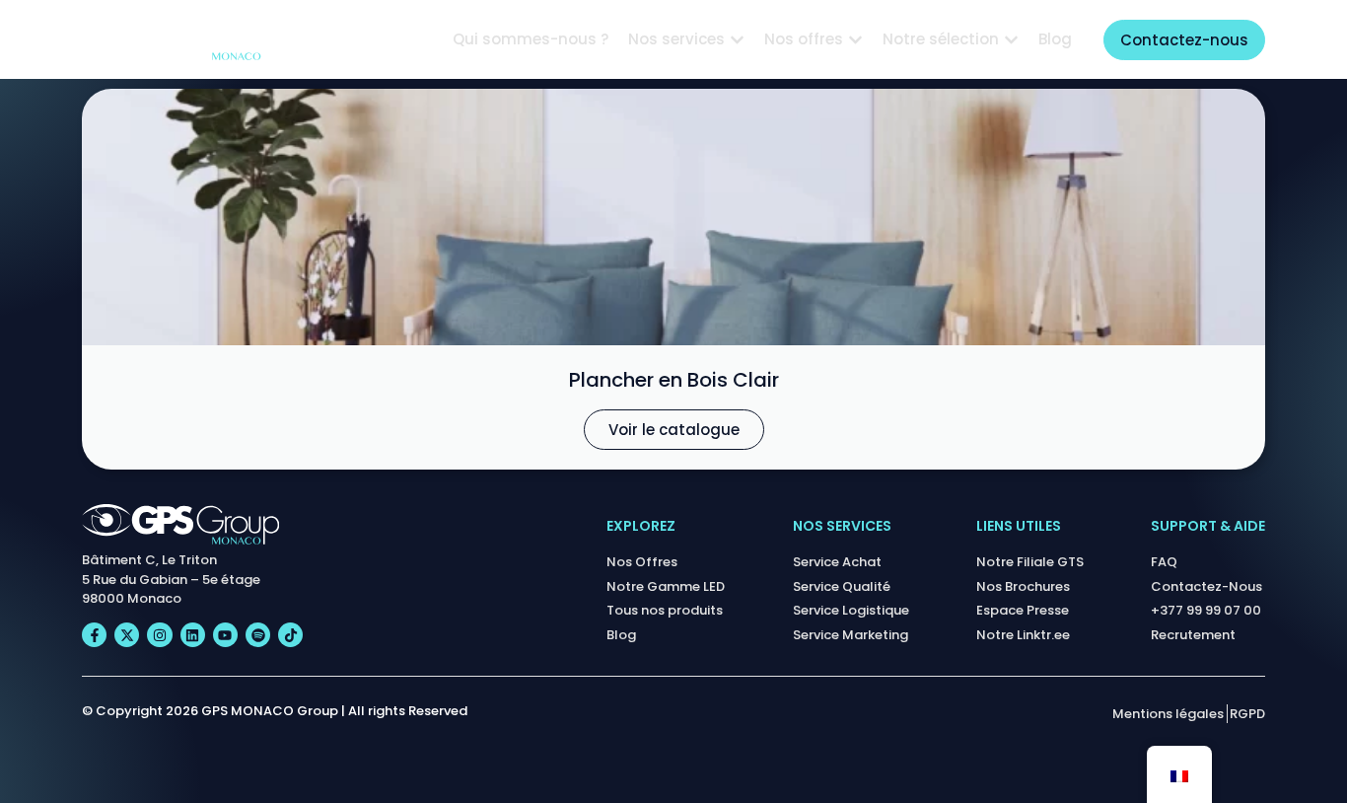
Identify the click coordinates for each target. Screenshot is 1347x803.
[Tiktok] (290, 634)
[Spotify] (258, 634)
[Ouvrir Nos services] (737, 40)
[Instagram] (159, 634)
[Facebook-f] (94, 634)
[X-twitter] (126, 634)
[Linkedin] (192, 634)
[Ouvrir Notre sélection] (1011, 40)
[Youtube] (225, 634)
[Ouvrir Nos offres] (855, 40)
